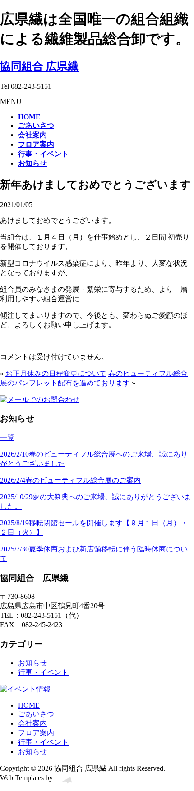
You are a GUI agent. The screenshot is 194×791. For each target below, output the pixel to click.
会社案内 (32, 723)
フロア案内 (36, 733)
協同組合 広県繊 (39, 66)
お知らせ (32, 663)
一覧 (7, 437)
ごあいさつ (36, 714)
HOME (29, 705)
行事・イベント (43, 672)
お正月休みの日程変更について (55, 373)
